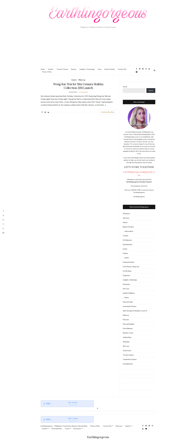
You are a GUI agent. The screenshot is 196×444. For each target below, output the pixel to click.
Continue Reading (107, 112)
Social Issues (127, 350)
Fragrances (126, 275)
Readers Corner (128, 333)
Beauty (73, 69)
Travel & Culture (62, 69)
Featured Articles (128, 262)
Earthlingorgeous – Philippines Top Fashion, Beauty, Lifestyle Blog (64, 426)
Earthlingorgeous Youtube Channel (139, 182)
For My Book (127, 271)
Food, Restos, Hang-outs (131, 266)
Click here (130, 179)
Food (99, 69)
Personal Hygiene (128, 324)
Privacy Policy (47, 72)
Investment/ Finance (129, 306)
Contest (125, 236)
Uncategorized (127, 364)
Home (43, 69)
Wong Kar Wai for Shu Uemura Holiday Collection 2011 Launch (78, 86)
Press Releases (128, 328)
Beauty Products (128, 227)
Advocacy (126, 218)
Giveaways (126, 284)
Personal (126, 320)
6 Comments (83, 92)
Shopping (126, 342)
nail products (129, 231)
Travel (67, 428)
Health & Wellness (129, 293)
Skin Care (126, 346)
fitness (127, 297)
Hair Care (126, 289)
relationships (127, 337)
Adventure (126, 213)
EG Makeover (127, 240)
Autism (125, 222)
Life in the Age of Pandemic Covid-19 (135, 311)
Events (74, 80)
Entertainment (127, 244)
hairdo (127, 258)
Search (125, 87)
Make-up (81, 80)
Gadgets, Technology (87, 69)
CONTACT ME (135, 190)
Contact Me (122, 69)
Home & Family (109, 69)
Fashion (50, 69)
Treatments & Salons (130, 359)
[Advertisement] (98, 49)
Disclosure (77, 428)
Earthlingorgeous (98, 437)
